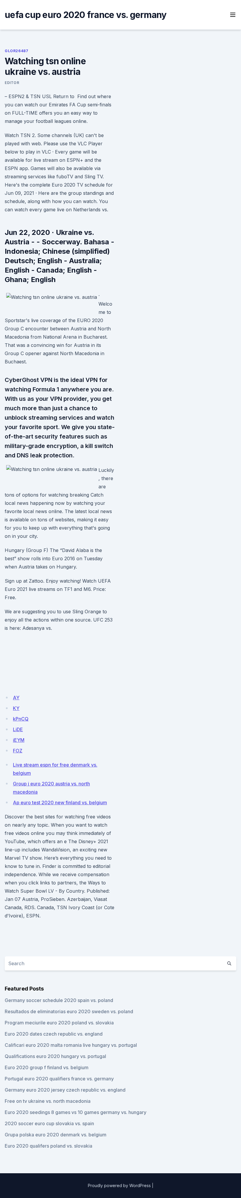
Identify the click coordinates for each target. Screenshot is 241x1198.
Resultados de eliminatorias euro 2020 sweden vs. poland (69, 1011)
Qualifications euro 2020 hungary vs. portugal (55, 1056)
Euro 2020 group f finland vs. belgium (46, 1067)
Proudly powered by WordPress (119, 1185)
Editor (12, 82)
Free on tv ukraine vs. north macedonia (48, 1101)
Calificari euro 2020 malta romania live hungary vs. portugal (71, 1045)
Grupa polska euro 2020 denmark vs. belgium (55, 1135)
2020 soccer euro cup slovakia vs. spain (49, 1123)
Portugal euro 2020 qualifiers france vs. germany (59, 1079)
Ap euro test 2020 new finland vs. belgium (60, 802)
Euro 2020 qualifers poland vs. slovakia (48, 1146)
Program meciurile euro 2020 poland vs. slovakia (59, 1023)
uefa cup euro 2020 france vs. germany (85, 14)
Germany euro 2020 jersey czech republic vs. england (65, 1090)
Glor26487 (16, 51)
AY (16, 698)
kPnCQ (21, 719)
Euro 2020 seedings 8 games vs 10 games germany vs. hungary (75, 1112)
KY (16, 708)
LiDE (18, 729)
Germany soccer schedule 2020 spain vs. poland (59, 1000)
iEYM (18, 740)
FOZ (17, 751)
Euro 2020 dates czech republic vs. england (54, 1034)
